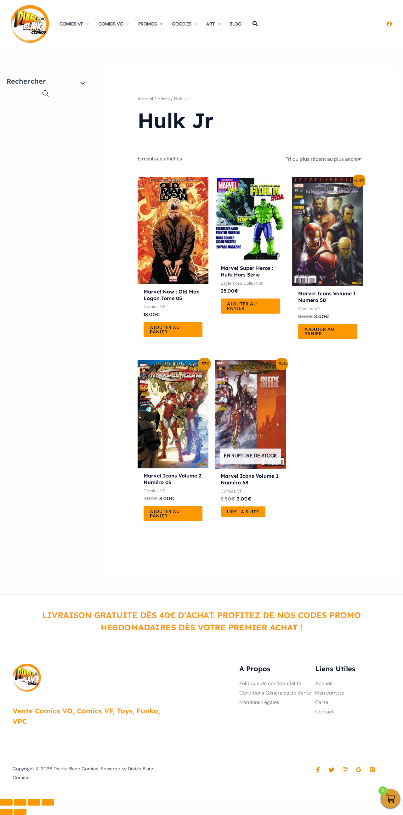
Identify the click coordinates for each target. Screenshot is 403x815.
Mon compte (329, 692)
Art (210, 24)
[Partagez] (34, 802)
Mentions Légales (259, 702)
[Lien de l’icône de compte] (389, 24)
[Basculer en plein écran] (20, 802)
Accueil (145, 99)
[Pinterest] (372, 770)
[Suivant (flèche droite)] (20, 812)
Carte (321, 702)
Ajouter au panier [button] (165, 329)
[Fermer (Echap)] (48, 802)
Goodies (181, 24)
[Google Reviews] (358, 770)
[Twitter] (331, 770)
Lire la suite (243, 511)
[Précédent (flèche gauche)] (6, 812)
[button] (86, 24)
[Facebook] (318, 770)
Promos (147, 24)
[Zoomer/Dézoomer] (6, 802)
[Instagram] (345, 770)
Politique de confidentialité (270, 683)
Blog (235, 24)
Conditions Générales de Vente (275, 692)
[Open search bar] (46, 93)
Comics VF (71, 24)
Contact (324, 711)
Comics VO (111, 24)
